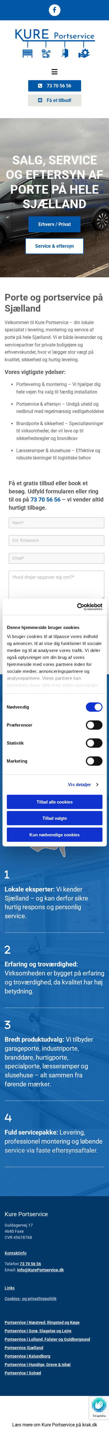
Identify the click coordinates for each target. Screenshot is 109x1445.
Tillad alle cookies (55, 801)
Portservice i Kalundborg (27, 1356)
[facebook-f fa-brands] (54, 10)
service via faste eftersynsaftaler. (51, 1150)
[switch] (94, 724)
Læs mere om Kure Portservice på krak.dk (54, 1425)
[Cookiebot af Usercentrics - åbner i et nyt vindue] (77, 607)
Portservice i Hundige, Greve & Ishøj (38, 1364)
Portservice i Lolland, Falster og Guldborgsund (47, 1339)
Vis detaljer (79, 784)
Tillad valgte (54, 818)
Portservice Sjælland (24, 1347)
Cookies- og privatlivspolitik (30, 1298)
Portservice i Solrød (23, 1373)
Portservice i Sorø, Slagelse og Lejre (38, 1331)
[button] (54, 72)
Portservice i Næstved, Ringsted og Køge (42, 1322)
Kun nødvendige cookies (54, 834)
